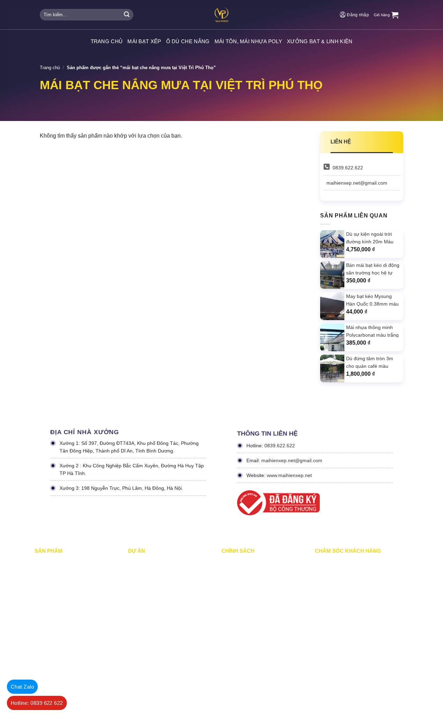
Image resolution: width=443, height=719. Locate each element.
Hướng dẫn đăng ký (335, 605)
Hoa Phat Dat (136, 681)
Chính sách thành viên (244, 620)
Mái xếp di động (50, 562)
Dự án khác (140, 605)
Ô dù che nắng (188, 41)
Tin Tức (136, 634)
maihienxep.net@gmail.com (356, 183)
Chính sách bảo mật (242, 576)
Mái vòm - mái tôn (53, 605)
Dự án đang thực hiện (150, 576)
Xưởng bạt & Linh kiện (319, 41)
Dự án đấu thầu (143, 620)
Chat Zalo (22, 687)
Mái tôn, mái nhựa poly (248, 41)
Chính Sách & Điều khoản (247, 562)
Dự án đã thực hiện (147, 562)
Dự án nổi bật (141, 591)
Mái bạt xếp (144, 41)
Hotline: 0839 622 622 (37, 703)
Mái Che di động (51, 576)
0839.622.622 (348, 167)
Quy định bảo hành (334, 562)
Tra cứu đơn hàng (333, 591)
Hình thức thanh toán (243, 605)
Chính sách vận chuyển (245, 591)
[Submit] (127, 15)
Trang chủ (50, 67)
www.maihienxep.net (289, 475)
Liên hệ (322, 620)
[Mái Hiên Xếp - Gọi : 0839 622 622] (221, 14)
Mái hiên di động (51, 591)
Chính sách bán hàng (336, 576)
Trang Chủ (107, 41)
